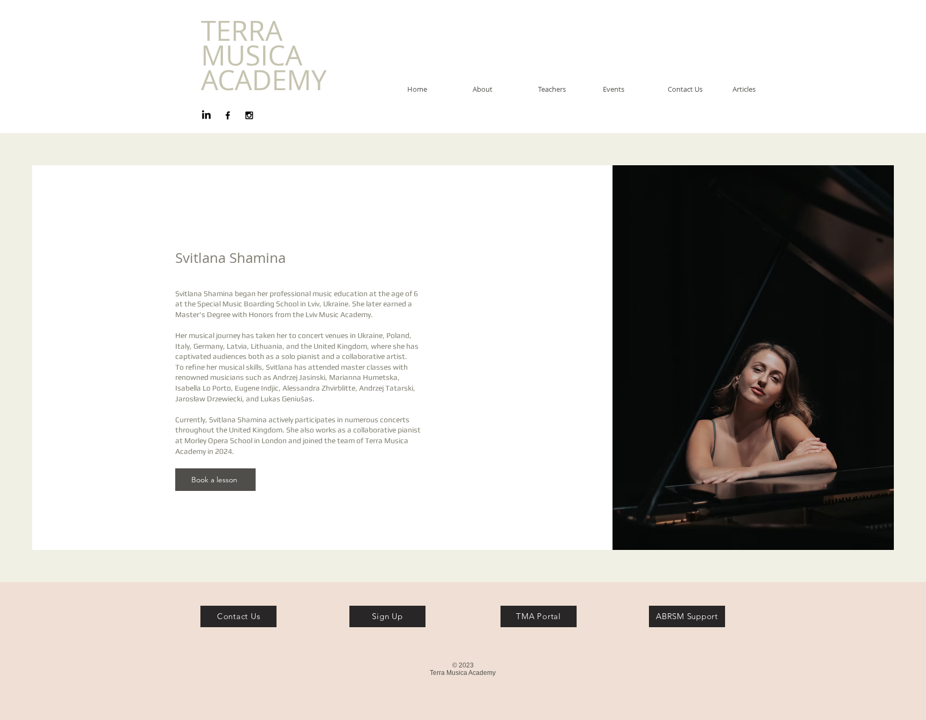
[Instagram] (249, 115)
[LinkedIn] (206, 115)
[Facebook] (227, 115)
